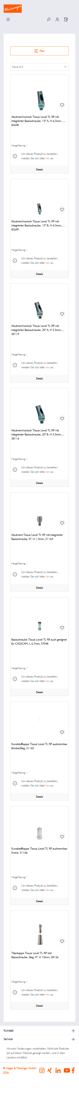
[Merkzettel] (66, 19)
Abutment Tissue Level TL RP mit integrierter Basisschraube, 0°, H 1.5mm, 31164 (37, 537)
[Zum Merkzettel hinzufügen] (62, 105)
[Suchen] (48, 19)
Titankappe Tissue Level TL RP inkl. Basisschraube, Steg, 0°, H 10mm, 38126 (34, 955)
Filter (42, 50)
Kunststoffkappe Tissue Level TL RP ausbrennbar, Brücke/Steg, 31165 (39, 746)
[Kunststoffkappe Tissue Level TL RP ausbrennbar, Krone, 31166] (39, 824)
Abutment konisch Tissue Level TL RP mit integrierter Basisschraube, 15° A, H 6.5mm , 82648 (36, 121)
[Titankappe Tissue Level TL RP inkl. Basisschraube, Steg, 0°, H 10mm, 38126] (39, 929)
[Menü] (8, 19)
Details (39, 169)
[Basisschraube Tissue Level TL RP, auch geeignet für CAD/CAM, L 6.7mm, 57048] (39, 615)
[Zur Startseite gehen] (39, 8)
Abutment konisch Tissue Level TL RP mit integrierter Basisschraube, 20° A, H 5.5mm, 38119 (36, 330)
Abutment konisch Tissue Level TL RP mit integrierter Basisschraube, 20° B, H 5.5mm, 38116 (36, 434)
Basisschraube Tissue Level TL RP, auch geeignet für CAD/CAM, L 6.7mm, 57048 (39, 641)
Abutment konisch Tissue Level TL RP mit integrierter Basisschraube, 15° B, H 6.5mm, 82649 (36, 225)
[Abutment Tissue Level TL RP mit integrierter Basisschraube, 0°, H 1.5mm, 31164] (39, 511)
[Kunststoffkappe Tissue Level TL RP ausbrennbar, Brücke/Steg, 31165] (39, 720)
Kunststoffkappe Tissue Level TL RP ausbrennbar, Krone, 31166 (39, 850)
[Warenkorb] (73, 18)
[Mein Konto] (57, 19)
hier (47, 158)
